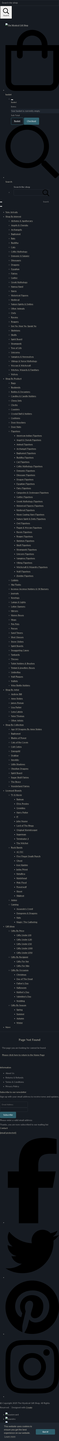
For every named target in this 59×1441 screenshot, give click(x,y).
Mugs (13, 620)
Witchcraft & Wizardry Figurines (32, 567)
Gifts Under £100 (24, 948)
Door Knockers (18, 422)
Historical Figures (19, 295)
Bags (13, 383)
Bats (13, 238)
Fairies (14, 273)
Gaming (15, 904)
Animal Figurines (24, 444)
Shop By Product (13, 379)
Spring (19, 1010)
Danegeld (15, 751)
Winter (19, 1023)
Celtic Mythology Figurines (29, 466)
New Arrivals (11, 212)
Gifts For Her (22, 961)
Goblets (14, 580)
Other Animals (18, 308)
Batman (20, 799)
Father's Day (22, 983)
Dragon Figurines (24, 479)
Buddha (14, 243)
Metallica (20, 874)
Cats (13, 247)
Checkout (31, 121)
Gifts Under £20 (24, 939)
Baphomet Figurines (26, 453)
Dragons (15, 265)
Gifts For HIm (22, 966)
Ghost (19, 861)
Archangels (16, 230)
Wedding (20, 1001)
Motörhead (21, 878)
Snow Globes (17, 641)
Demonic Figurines (25, 471)
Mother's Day (22, 992)
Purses (14, 628)
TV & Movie (16, 795)
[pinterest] (32, 1334)
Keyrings (15, 598)
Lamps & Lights (18, 602)
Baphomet (16, 234)
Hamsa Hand (17, 287)
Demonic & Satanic (20, 256)
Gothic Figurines (24, 497)
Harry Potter (22, 812)
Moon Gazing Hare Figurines (30, 514)
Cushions (15, 418)
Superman (21, 834)
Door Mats (16, 427)
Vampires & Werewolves (22, 357)
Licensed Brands (13, 790)
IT (17, 817)
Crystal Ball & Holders (21, 414)
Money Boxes (17, 615)
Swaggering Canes (20, 650)
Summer (20, 1014)
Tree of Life (16, 348)
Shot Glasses (17, 637)
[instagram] (32, 1396)
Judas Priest (22, 869)
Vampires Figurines (25, 558)
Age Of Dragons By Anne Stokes (26, 729)
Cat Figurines (23, 462)
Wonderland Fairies (20, 786)
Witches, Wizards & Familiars (25, 370)
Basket (17, 121)
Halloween (21, 988)
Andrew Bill (16, 694)
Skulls (14, 335)
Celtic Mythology (19, 251)
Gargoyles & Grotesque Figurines (32, 492)
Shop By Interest (13, 216)
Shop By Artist (12, 690)
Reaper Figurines (24, 536)
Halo (18, 918)
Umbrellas (16, 672)
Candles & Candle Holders (23, 396)
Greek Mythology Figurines (29, 501)
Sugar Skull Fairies (20, 777)
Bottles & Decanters (20, 392)
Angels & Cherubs (19, 225)
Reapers (15, 322)
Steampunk (16, 343)
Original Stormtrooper (26, 830)
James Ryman (17, 703)
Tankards (15, 655)
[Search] (46, 192)
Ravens (14, 317)
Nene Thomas (17, 716)
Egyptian (15, 269)
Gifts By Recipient (19, 957)
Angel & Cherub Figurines (28, 440)
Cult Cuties (16, 747)
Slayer (19, 891)
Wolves (14, 374)
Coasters (15, 409)
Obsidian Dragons (19, 769)
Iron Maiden (22, 865)
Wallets (14, 681)
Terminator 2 (22, 839)
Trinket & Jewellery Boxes (23, 668)
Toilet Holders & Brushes (23, 663)
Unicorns (15, 352)
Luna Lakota (17, 712)
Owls (13, 313)
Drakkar (15, 755)
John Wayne (22, 821)
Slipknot (20, 896)
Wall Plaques (17, 677)
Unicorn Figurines (25, 554)
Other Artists (17, 720)
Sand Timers (17, 633)
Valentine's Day (23, 996)
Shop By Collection (14, 725)
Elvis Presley (22, 804)
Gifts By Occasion (20, 970)
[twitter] (32, 1277)
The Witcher (22, 843)
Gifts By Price (17, 931)
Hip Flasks (16, 584)
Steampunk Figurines (26, 549)
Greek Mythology (19, 282)
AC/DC (19, 852)
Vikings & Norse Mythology (24, 361)
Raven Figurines (24, 532)
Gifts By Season (18, 1005)
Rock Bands (17, 847)
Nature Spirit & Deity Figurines (31, 519)
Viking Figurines (24, 563)
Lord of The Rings (25, 826)
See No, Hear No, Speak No (23, 326)
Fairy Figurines (23, 488)
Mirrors (14, 611)
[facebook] (32, 1222)
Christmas (21, 974)
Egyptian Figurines (25, 484)
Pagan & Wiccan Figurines (29, 528)
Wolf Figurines (23, 571)
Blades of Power (18, 738)
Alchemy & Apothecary (22, 221)
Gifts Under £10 (23, 935)
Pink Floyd (21, 882)
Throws (14, 659)
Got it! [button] (45, 1432)
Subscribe (8, 1115)
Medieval (15, 300)
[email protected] (8, 1133)
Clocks (14, 405)
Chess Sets (16, 400)
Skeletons (15, 330)
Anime (14, 900)
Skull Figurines (23, 545)
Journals (15, 593)
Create (29, 1407)
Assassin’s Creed (24, 909)
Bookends (15, 387)
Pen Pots (15, 624)
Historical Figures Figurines (29, 506)
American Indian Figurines (29, 436)
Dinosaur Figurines (25, 475)
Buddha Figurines (25, 457)
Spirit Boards (17, 646)
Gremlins (20, 808)
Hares (14, 291)
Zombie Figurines (24, 576)
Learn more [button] (10, 1437)
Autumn (20, 1018)
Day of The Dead (24, 979)
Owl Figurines (23, 523)
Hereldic (15, 760)
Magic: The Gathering (26, 922)
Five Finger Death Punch (28, 856)
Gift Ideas (10, 926)
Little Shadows (18, 764)
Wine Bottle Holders (20, 685)
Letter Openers (18, 606)
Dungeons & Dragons (26, 913)
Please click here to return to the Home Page (23, 1055)
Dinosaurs (16, 260)
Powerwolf (21, 887)
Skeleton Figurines (25, 541)
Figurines (15, 431)
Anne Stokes (17, 698)
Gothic (14, 278)
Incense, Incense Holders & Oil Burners (30, 589)
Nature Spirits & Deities (22, 304)
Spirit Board (16, 339)
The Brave (16, 782)
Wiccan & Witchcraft (21, 365)
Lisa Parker (16, 707)
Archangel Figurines (26, 449)
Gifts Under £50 (24, 944)
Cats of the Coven (19, 742)
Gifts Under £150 (24, 953)
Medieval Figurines (25, 510)
